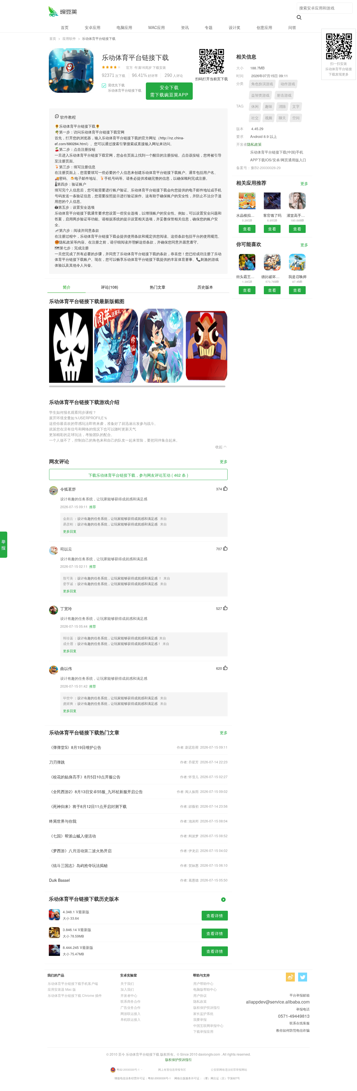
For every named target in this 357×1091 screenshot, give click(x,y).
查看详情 (214, 915)
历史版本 (205, 287)
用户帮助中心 (203, 983)
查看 (247, 229)
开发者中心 (128, 995)
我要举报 (200, 1019)
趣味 (268, 106)
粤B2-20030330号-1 (128, 1069)
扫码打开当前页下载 (211, 78)
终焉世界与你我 (62, 821)
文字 (296, 106)
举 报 (3, 545)
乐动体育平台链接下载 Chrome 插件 (75, 995)
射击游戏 (284, 95)
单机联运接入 (130, 1019)
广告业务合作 (130, 1007)
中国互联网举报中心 (208, 1025)
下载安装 (159, 67)
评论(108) (109, 287)
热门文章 (157, 287)
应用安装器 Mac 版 (62, 989)
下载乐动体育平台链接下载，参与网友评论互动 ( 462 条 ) (138, 475)
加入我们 (127, 989)
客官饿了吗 (272, 215)
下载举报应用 (203, 1031)
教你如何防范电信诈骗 (293, 1030)
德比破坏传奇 (272, 276)
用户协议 (200, 995)
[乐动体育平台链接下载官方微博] (290, 977)
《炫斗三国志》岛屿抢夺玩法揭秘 (78, 865)
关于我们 (127, 983)
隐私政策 (254, 144)
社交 (255, 117)
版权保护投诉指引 (206, 1007)
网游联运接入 (130, 1013)
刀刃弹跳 (57, 762)
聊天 (282, 117)
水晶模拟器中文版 (247, 215)
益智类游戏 (260, 95)
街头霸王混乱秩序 (247, 276)
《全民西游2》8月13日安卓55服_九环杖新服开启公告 (96, 791)
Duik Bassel (59, 880)
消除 (282, 106)
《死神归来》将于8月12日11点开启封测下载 (88, 806)
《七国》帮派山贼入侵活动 (72, 836)
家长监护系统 (203, 1013)
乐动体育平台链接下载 (62, 11)
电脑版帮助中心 (205, 989)
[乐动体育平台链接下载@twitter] (302, 977)
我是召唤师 (297, 276)
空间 (296, 117)
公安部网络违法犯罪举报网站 (229, 1069)
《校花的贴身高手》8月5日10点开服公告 (84, 777)
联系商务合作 (130, 1001)
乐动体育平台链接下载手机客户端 (73, 983)
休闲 (255, 106)
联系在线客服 (300, 1023)
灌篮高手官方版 (297, 215)
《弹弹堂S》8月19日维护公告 (75, 747)
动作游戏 (288, 83)
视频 (268, 117)
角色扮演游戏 (262, 83)
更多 (224, 462)
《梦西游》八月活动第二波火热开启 (80, 850)
